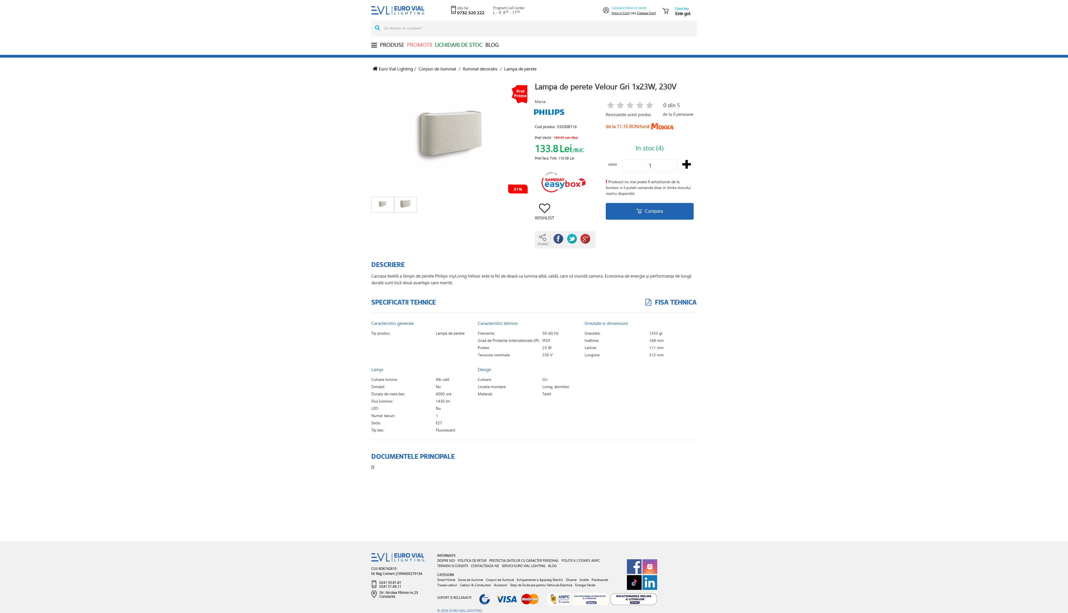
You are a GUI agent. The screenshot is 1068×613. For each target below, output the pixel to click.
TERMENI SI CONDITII (452, 565)
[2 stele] (620, 105)
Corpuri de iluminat (437, 68)
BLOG (492, 45)
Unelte (584, 579)
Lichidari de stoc (459, 45)
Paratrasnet (600, 579)
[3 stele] (630, 105)
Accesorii (500, 585)
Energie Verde (585, 585)
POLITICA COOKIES (576, 560)
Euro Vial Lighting (395, 68)
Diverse (571, 579)
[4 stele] (640, 105)
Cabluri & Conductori (475, 585)
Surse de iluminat (470, 579)
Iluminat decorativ (480, 68)
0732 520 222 (470, 12)
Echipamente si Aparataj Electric (540, 579)
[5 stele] (649, 105)
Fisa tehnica (675, 301)
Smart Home (446, 579)
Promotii (419, 45)
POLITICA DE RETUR (472, 560)
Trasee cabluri (447, 585)
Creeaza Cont (646, 13)
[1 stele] (610, 105)
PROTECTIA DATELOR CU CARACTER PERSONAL (524, 560)
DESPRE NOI (446, 560)
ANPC (595, 560)
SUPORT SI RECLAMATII (454, 597)
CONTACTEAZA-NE (485, 565)
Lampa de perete (520, 68)
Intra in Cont (621, 13)
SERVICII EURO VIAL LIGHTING (523, 565)
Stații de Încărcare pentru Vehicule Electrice (541, 585)
